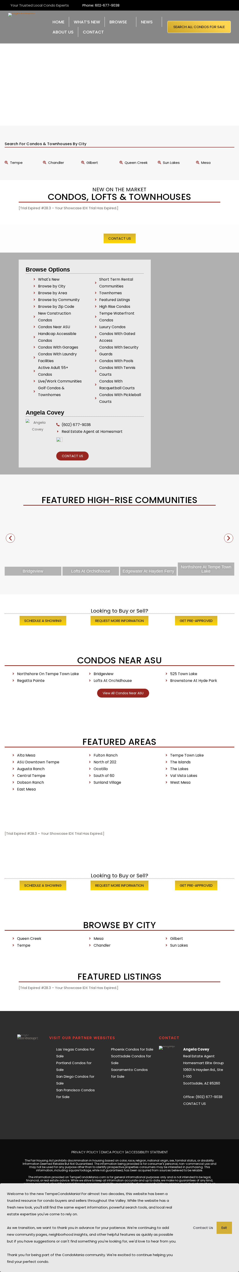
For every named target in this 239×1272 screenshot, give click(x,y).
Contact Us (203, 1227)
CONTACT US (194, 1103)
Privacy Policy (84, 1152)
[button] (10, 538)
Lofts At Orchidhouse (90, 571)
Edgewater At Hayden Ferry (148, 571)
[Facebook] (192, 1115)
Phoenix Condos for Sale (132, 1049)
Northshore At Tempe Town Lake (206, 569)
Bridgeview (33, 571)
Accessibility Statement (147, 1152)
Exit (224, 1227)
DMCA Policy (112, 1152)
